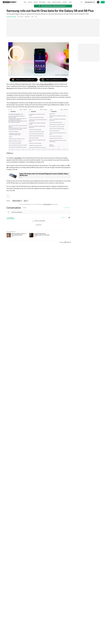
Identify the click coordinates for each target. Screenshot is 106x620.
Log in (64, 207)
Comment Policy (47, 204)
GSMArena (9, 153)
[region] (38, 225)
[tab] (10, 217)
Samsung (9, 88)
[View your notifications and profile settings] (69, 217)
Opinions (30, 2)
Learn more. (65, 8)
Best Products (42, 2)
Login (102, 2)
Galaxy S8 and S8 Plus (46, 84)
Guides (49, 2)
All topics (64, 2)
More (70, 2)
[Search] (81, 2)
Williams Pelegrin (12, 16)
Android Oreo (32, 86)
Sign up (68, 207)
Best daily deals (89, 2)
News (25, 2)
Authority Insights (56, 2)
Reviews (36, 2)
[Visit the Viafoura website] (68, 242)
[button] (53, 2)
